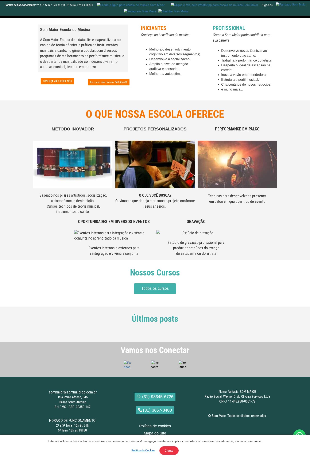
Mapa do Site (155, 433)
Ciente (169, 450)
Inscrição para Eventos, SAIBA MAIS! (108, 82)
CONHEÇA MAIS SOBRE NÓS (57, 81)
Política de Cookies (143, 450)
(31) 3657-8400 (157, 410)
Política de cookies (155, 426)
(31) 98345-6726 (157, 396)
